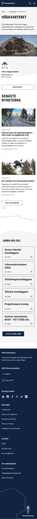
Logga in (8, 374)
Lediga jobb (6, 410)
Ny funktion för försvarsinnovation (18, 181)
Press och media (8, 424)
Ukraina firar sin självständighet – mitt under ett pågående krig (18, 134)
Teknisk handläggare (16, 292)
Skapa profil (9, 380)
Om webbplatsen (8, 468)
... (7, 11)
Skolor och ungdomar (9, 414)
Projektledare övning (16, 304)
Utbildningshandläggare (18, 279)
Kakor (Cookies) (7, 478)
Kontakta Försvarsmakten (11, 428)
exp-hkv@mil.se (8, 453)
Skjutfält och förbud (9, 419)
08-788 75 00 (6, 449)
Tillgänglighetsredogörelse (11, 473)
